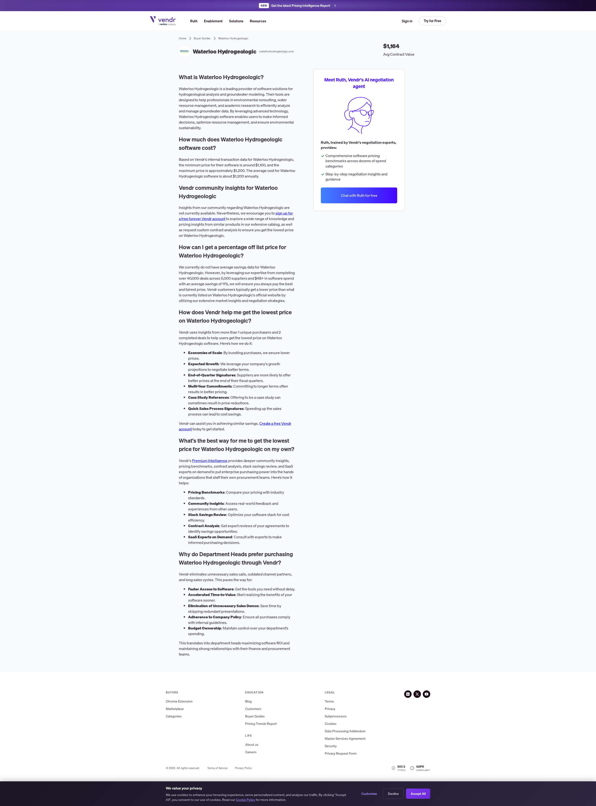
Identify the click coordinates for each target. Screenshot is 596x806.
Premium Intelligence (209, 461)
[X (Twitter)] (417, 694)
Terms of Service (217, 768)
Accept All (418, 793)
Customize (369, 793)
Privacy (330, 708)
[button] (236, 21)
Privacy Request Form (340, 753)
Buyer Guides (255, 716)
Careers (251, 752)
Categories (174, 716)
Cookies (330, 723)
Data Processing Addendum (345, 731)
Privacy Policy (243, 768)
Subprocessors (336, 716)
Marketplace (175, 708)
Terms (329, 701)
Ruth (193, 21)
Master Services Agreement (345, 738)
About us (251, 744)
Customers (253, 708)
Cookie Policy (245, 799)
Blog (248, 701)
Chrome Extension (179, 701)
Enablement (213, 21)
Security (331, 746)
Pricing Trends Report (261, 723)
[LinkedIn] (408, 694)
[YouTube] (426, 694)
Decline (393, 793)
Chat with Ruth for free (359, 195)
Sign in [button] (407, 21)
